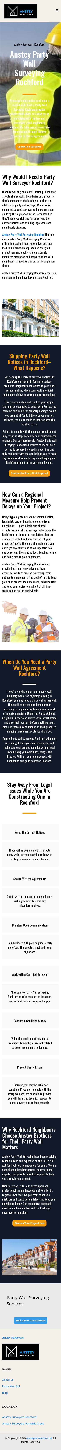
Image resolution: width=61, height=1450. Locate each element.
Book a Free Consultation (30, 1320)
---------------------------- (29, 94)
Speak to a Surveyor (29, 146)
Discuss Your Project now (29, 1223)
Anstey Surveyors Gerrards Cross (23, 1423)
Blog (5, 1393)
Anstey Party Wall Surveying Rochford (23, 234)
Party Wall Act (11, 1386)
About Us (7, 1380)
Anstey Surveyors (13, 1337)
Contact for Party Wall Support (29, 473)
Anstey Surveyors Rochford (19, 1417)
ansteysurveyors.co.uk (39, 1438)
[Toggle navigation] (57, 11)
